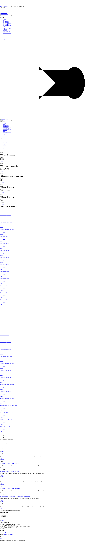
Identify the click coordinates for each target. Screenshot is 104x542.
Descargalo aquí (3, 441)
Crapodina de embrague (7, 25)
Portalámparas (5, 29)
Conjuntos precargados (6, 24)
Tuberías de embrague (6, 31)
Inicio (4, 140)
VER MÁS (2, 161)
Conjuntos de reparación (7, 23)
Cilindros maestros (6, 22)
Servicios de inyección (6, 37)
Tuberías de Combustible (7, 33)
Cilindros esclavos (6, 21)
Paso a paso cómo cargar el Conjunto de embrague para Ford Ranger (12, 454)
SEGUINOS (2, 0)
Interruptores (5, 26)
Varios (4, 32)
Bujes (4, 20)
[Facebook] (0, 538)
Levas (4, 27)
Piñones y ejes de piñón (7, 28)
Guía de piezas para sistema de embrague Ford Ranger (9, 471)
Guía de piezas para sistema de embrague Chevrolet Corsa (10, 479)
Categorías (2, 121)
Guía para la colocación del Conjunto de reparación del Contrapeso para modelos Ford (15, 496)
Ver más (1, 458)
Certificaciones (5, 38)
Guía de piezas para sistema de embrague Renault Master (10, 463)
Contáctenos (5, 39)
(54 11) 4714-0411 (3, 6)
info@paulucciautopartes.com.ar (8, 534)
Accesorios (4, 19)
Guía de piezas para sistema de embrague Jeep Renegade (10, 488)
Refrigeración (5, 30)
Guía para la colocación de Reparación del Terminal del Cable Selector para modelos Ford (15, 504)
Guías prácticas (5, 141)
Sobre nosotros (5, 36)
